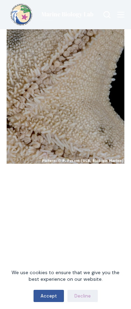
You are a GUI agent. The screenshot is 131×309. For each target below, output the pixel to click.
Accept (49, 296)
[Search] (106, 14)
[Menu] (120, 14)
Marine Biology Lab (68, 14)
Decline (82, 296)
